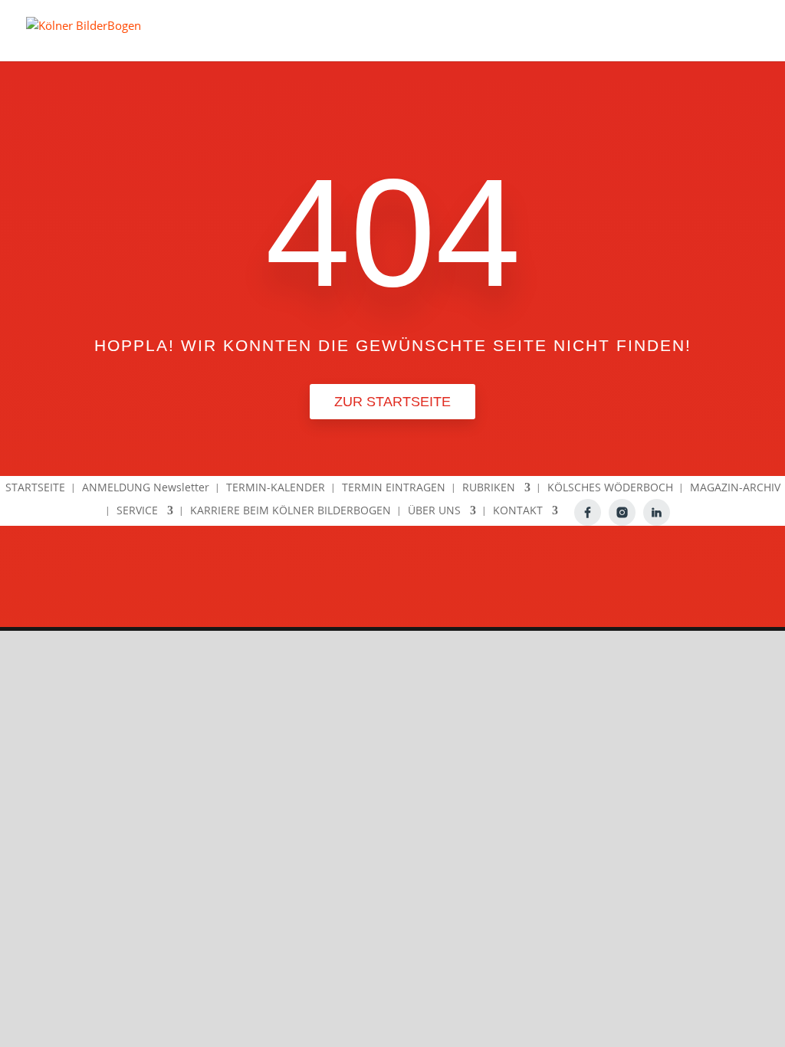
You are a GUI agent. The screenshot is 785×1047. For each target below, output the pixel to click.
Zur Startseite (392, 401)
